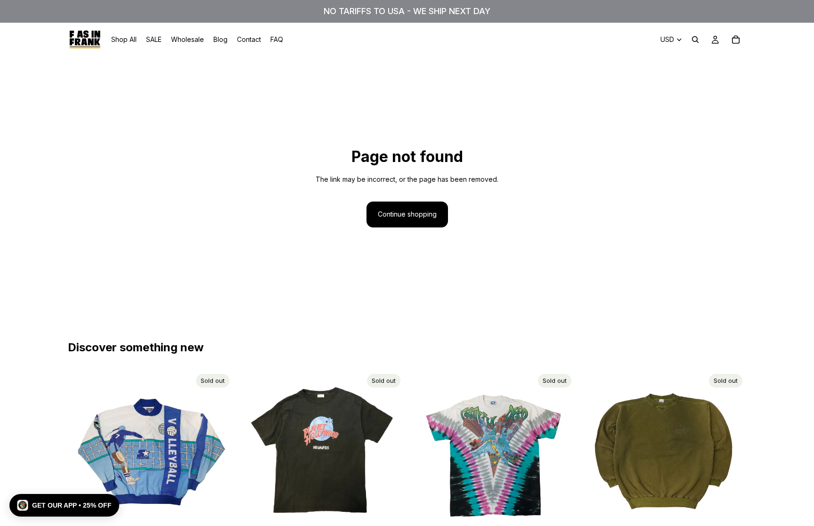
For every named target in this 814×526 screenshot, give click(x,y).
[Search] (695, 39)
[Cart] (735, 39)
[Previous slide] (82, 452)
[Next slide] (219, 452)
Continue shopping (407, 214)
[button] (64, 505)
